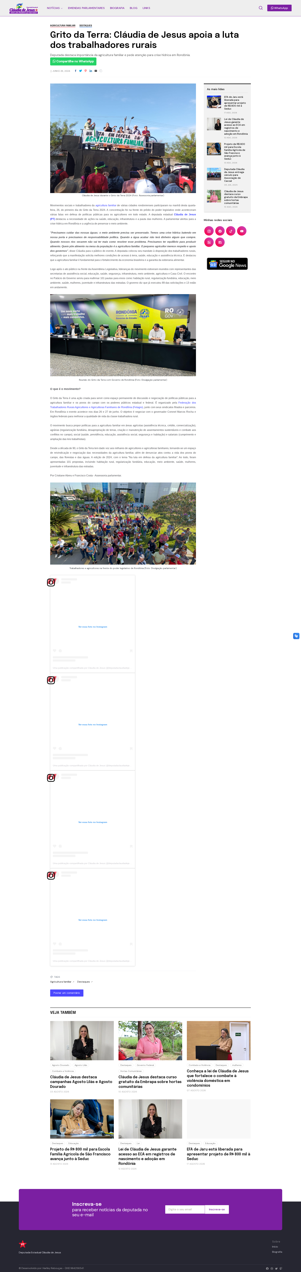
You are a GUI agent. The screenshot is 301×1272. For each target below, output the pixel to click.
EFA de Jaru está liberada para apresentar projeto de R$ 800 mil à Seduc (235, 102)
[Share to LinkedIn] (90, 71)
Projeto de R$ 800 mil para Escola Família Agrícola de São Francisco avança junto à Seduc (234, 151)
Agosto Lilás (81, 1065)
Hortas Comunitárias (131, 1071)
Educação (74, 1143)
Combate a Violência (63, 1071)
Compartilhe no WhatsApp (75, 61)
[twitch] (280, 1268)
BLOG (133, 8)
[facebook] (267, 1268)
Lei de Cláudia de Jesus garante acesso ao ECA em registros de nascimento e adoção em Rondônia (236, 126)
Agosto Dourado (60, 1065)
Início (275, 1246)
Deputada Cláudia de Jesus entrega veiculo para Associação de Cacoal (234, 175)
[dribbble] (271, 1268)
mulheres (237, 1065)
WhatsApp (281, 8)
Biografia (277, 1251)
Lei (138, 1143)
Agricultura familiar (62, 26)
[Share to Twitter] (80, 71)
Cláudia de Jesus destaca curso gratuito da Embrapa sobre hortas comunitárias (236, 197)
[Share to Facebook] (75, 71)
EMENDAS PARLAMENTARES (86, 8)
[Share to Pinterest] (85, 71)
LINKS (146, 8)
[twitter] (276, 1268)
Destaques (85, 26)
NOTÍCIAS (53, 8)
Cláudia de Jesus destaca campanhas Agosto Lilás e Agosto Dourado (81, 1082)
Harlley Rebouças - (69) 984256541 (63, 1268)
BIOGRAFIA (117, 8)
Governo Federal (145, 1065)
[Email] (95, 71)
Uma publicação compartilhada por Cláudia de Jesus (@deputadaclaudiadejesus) (93, 668)
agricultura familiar (105, 205)
